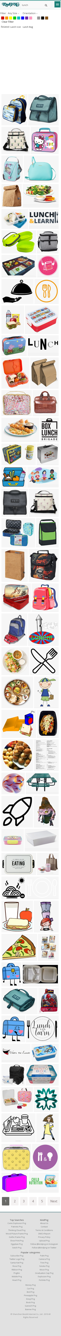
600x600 (7, 152)
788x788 (7, 673)
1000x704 (7, 440)
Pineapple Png (30, 1295)
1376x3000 (40, 930)
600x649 (38, 414)
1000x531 (33, 354)
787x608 (7, 226)
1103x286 (7, 1060)
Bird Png (30, 1292)
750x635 (31, 792)
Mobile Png (17, 1276)
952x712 (7, 1190)
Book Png (30, 1302)
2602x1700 (38, 1060)
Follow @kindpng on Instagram (44, 1244)
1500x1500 (31, 849)
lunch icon (15, 26)
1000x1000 (30, 180)
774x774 (7, 769)
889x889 (43, 275)
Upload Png (44, 1240)
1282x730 (28, 205)
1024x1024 (8, 930)
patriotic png (16, 1226)
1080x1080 (32, 1083)
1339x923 (7, 251)
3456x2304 (8, 463)
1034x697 (32, 897)
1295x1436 (8, 1040)
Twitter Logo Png (16, 1259)
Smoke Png (44, 1266)
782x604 (7, 301)
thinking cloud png (16, 1230)
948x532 (33, 485)
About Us (44, 1223)
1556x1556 (46, 440)
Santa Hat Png (16, 1262)
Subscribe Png (16, 1255)
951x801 (7, 1140)
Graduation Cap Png (44, 1273)
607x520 (7, 545)
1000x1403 (40, 769)
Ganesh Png (30, 1305)
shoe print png (16, 1240)
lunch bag (28, 26)
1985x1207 (8, 275)
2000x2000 (31, 331)
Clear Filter (8, 21)
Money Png (30, 1285)
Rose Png (17, 1266)
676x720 (36, 386)
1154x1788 (40, 706)
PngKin (17, 1273)
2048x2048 (35, 123)
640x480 (7, 958)
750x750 (28, 984)
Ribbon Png (17, 1269)
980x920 (35, 673)
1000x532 (34, 1190)
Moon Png (44, 1269)
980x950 (7, 849)
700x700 (41, 545)
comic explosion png (17, 1223)
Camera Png (44, 1259)
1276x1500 (8, 123)
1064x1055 (8, 706)
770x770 (40, 301)
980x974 (7, 825)
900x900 (42, 463)
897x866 (39, 1109)
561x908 (39, 825)
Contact (44, 1226)
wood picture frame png (17, 1233)
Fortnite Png (44, 1280)
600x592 (7, 610)
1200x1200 (8, 414)
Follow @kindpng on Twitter (44, 1247)
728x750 (33, 643)
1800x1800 (45, 1012)
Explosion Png (44, 1276)
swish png (16, 1247)
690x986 (34, 579)
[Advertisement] (30, 61)
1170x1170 (38, 1169)
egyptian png (17, 1244)
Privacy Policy (44, 1237)
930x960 (7, 1083)
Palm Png (44, 1255)
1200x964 (7, 735)
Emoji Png (30, 1299)
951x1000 (7, 205)
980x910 (7, 897)
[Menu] (57, 4)
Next (53, 1201)
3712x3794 (38, 610)
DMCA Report (44, 1233)
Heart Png (16, 1280)
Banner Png (30, 1309)
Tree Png (44, 1262)
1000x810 (7, 354)
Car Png (30, 1288)
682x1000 (7, 579)
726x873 (7, 984)
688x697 (7, 180)
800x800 (42, 251)
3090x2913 (37, 152)
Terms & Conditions (44, 1230)
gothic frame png (17, 1237)
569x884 (43, 958)
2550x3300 (8, 331)
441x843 (42, 1140)
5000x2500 (35, 226)
